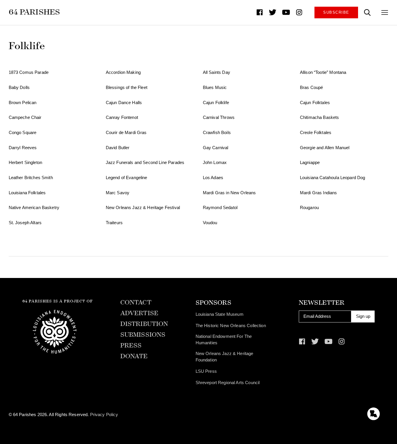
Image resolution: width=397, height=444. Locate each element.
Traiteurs (114, 222)
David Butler (118, 147)
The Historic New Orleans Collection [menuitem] (231, 325)
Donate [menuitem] (134, 356)
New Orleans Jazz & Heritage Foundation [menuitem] (224, 356)
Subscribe (336, 12)
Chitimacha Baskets (319, 117)
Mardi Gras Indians (318, 192)
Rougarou (309, 207)
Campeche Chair (25, 117)
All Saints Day (216, 72)
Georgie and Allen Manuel (325, 147)
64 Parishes (34, 12)
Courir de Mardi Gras (126, 132)
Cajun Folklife (216, 102)
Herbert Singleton (25, 162)
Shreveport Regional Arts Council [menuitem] (228, 382)
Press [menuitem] (131, 345)
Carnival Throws (219, 117)
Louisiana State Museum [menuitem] (220, 314)
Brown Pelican (23, 102)
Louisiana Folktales (27, 192)
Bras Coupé (311, 87)
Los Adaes (213, 177)
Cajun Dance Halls (124, 102)
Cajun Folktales (315, 102)
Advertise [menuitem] (139, 313)
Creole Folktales (315, 132)
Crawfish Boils (217, 132)
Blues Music (215, 87)
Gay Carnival (215, 147)
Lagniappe (310, 162)
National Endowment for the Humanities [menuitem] (224, 339)
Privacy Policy (104, 414)
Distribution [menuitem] (144, 324)
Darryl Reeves (23, 147)
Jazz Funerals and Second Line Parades (145, 162)
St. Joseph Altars (25, 222)
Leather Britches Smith (31, 177)
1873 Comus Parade (29, 72)
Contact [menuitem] (135, 302)
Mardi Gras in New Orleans (229, 192)
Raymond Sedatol (220, 207)
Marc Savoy (117, 192)
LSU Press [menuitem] (206, 371)
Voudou (210, 222)
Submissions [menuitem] (143, 334)
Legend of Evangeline (126, 177)
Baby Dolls (19, 87)
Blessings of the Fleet (126, 87)
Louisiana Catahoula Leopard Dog (332, 177)
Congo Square (23, 132)
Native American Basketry (34, 207)
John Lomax (215, 162)
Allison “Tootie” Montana (323, 72)
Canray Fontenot (122, 117)
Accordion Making (123, 72)
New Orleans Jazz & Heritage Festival (143, 207)
